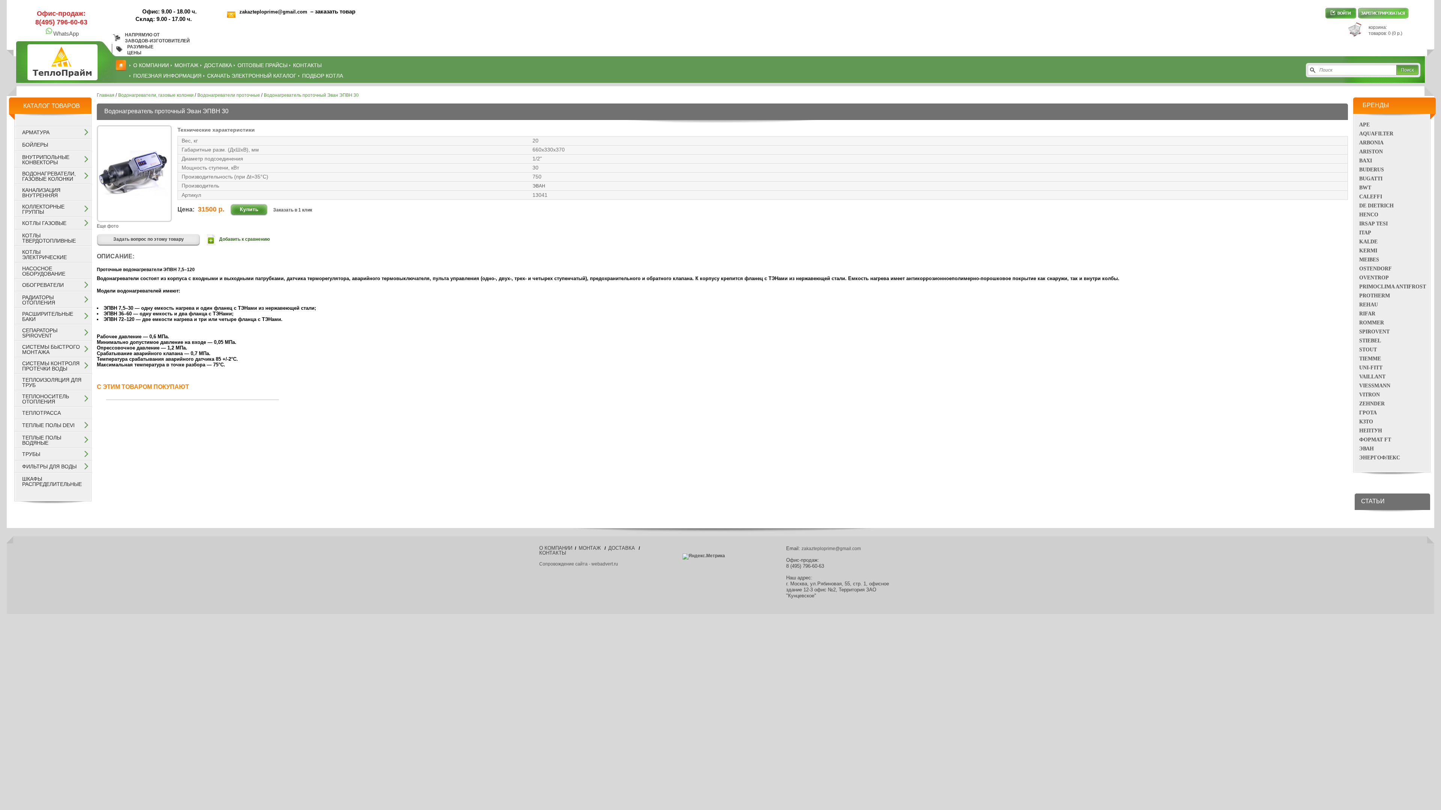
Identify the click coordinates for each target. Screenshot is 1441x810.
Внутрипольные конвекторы (45, 159)
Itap (1365, 233)
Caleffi (1370, 197)
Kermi (1368, 251)
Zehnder (1372, 403)
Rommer (1371, 323)
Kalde (1368, 241)
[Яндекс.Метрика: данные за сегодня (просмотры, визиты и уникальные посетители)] (704, 557)
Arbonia (1371, 143)
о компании (151, 65)
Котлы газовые (44, 223)
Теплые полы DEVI (48, 425)
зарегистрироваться (1383, 13)
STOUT (1368, 349)
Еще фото (108, 226)
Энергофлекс (1379, 457)
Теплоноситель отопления (45, 399)
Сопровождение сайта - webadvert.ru (578, 564)
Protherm (1374, 295)
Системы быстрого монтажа (51, 349)
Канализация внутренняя (41, 192)
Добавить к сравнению (244, 239)
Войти (1340, 13)
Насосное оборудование (43, 271)
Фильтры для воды (49, 467)
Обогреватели (43, 285)
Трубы (31, 454)
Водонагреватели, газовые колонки (49, 176)
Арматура (36, 132)
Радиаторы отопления (38, 300)
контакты (307, 65)
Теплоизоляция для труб (51, 382)
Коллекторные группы (43, 209)
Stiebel (1370, 341)
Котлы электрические (44, 254)
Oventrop (1374, 277)
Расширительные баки (47, 316)
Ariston (1371, 151)
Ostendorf (1375, 269)
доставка (218, 65)
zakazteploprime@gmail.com (274, 12)
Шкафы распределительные (52, 481)
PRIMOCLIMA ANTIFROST (1392, 287)
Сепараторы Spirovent (39, 333)
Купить (249, 209)
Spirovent (1374, 331)
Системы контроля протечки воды (51, 366)
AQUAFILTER (1376, 133)
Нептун (1370, 431)
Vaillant (1372, 377)
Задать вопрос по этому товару (148, 239)
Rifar (1367, 313)
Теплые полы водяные (41, 440)
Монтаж (186, 65)
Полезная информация (167, 76)
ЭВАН (1366, 449)
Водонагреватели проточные (228, 95)
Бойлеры (35, 145)
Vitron (1369, 395)
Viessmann (1374, 385)
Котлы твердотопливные (49, 238)
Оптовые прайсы (262, 65)
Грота (1368, 413)
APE (1364, 125)
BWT (1365, 187)
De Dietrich (1376, 205)
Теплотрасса (41, 413)
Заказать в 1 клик (292, 210)
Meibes (1369, 259)
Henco (1368, 215)
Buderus (1371, 169)
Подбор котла (322, 76)
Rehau (1368, 305)
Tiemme (1370, 359)
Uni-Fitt (1370, 367)
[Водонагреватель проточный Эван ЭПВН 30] (134, 218)
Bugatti (1370, 179)
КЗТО (1366, 421)
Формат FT (1375, 439)
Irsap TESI (1373, 223)
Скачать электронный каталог (251, 76)
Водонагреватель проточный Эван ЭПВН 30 (311, 95)
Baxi (1365, 161)
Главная (105, 95)
